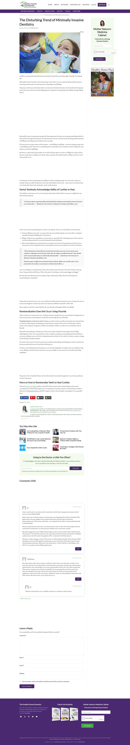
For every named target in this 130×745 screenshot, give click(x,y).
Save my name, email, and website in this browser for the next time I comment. (45, 681)
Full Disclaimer (56, 739)
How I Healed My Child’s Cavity (37, 448)
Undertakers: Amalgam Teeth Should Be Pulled (71, 447)
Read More (27, 713)
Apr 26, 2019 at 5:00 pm (77, 557)
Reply (78, 548)
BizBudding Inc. (82, 741)
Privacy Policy (62, 739)
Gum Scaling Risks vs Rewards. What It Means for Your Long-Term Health (38, 432)
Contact (21, 737)
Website (22, 673)
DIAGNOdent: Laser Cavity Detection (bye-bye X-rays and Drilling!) (39, 440)
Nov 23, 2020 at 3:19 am (77, 586)
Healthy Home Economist (25, 15)
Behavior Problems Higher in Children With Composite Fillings (70, 440)
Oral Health (40, 15)
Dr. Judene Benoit (34, 409)
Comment (23, 635)
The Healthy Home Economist (60, 741)
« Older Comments (25, 598)
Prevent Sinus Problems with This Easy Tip (71, 432)
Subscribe (75, 468)
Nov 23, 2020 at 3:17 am (77, 506)
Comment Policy (77, 739)
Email (22, 665)
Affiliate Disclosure (68, 739)
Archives (34, 15)
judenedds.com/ (25, 418)
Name (22, 657)
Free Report (99, 59)
